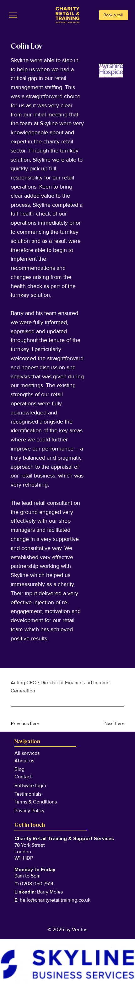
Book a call (113, 15)
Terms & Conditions (35, 802)
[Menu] (13, 15)
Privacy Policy (29, 811)
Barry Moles (50, 892)
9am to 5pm (34, 873)
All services (27, 753)
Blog (19, 769)
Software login (30, 785)
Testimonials (27, 794)
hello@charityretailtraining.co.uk (55, 900)
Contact (23, 777)
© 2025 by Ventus (67, 929)
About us (24, 761)
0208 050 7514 (33, 884)
